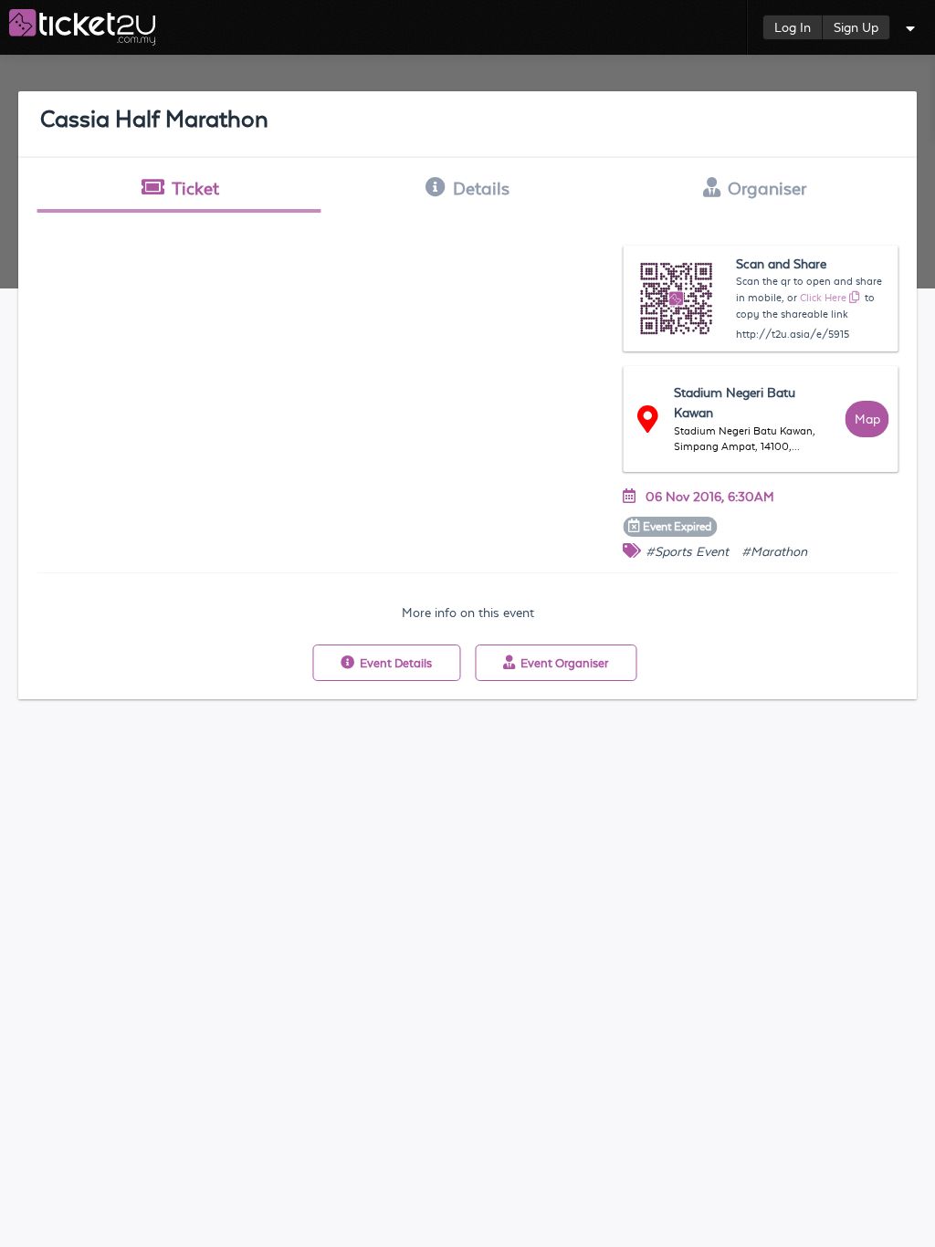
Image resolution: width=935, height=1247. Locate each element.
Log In (792, 27)
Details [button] (481, 188)
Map (867, 419)
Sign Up (856, 27)
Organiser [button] (767, 188)
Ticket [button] (195, 188)
